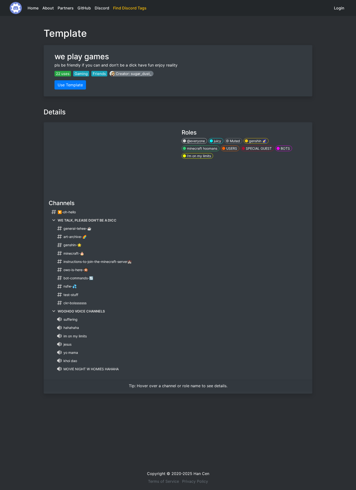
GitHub (84, 8)
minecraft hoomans (201, 148)
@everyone (195, 141)
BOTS (285, 148)
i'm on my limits (198, 156)
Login (339, 8)
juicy (217, 141)
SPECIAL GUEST (258, 148)
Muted (234, 141)
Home (33, 8)
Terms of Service (163, 481)
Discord (102, 8)
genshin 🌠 (257, 141)
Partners (66, 8)
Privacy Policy (195, 481)
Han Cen (201, 473)
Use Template (70, 84)
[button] (131, 73)
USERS (231, 148)
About (48, 8)
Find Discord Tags (130, 8)
